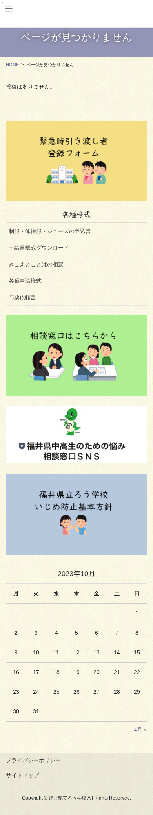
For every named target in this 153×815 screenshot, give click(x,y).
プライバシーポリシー (33, 760)
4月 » (140, 729)
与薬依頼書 (22, 297)
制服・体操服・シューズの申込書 (50, 231)
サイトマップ (22, 775)
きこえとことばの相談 (36, 264)
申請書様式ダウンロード (39, 248)
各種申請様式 (25, 281)
